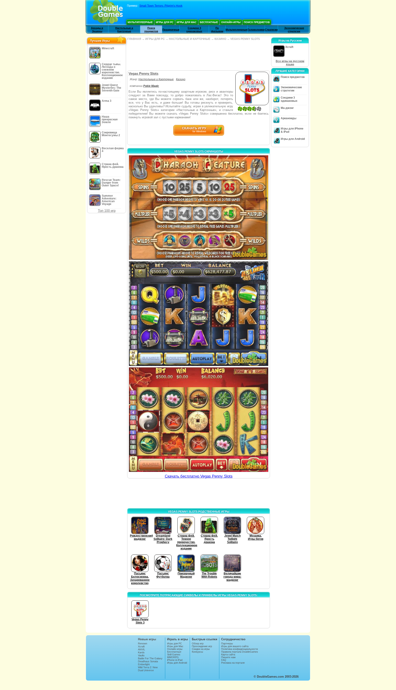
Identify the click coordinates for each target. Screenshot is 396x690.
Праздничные (170, 29)
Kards (141, 652)
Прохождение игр (202, 646)
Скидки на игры (201, 649)
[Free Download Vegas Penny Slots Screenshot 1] (198, 207)
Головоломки (256, 29)
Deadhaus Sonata (148, 661)
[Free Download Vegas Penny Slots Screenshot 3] (198, 419)
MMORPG (173, 657)
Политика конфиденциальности (239, 649)
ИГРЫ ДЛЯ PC (155, 39)
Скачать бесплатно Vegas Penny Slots (199, 476)
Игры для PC (164, 22)
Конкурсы (197, 651)
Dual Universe (146, 670)
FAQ (223, 660)
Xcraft (141, 646)
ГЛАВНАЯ (134, 39)
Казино (180, 79)
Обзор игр (198, 643)
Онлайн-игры (231, 22)
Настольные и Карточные (156, 79)
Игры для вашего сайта (234, 646)
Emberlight (144, 664)
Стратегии (271, 29)
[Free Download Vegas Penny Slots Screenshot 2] (198, 313)
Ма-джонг (287, 108)
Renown (142, 643)
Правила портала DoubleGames (239, 651)
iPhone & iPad (174, 660)
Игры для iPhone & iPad (292, 130)
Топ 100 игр (107, 211)
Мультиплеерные (140, 22)
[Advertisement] (198, 55)
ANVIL (141, 649)
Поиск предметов (257, 22)
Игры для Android (293, 139)
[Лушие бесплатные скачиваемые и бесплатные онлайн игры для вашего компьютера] (106, 12)
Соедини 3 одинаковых (289, 99)
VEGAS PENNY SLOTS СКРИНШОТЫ (198, 151)
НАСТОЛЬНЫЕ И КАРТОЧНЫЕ (189, 39)
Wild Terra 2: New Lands (148, 668)
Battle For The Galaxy (150, 658)
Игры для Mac (187, 22)
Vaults (141, 655)
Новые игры (147, 639)
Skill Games (173, 654)
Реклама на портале (233, 662)
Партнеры (227, 643)
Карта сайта (228, 654)
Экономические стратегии (291, 89)
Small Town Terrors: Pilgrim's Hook (160, 5)
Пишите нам (228, 657)
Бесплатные (209, 22)
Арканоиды (288, 118)
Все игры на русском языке (290, 63)
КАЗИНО (220, 39)
